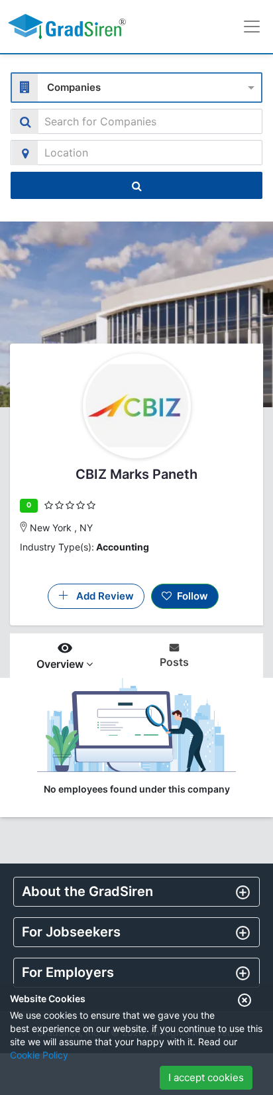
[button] (136, 891)
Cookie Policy (39, 1055)
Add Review (101, 596)
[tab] (136, 891)
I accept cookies (206, 1077)
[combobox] (136, 86)
